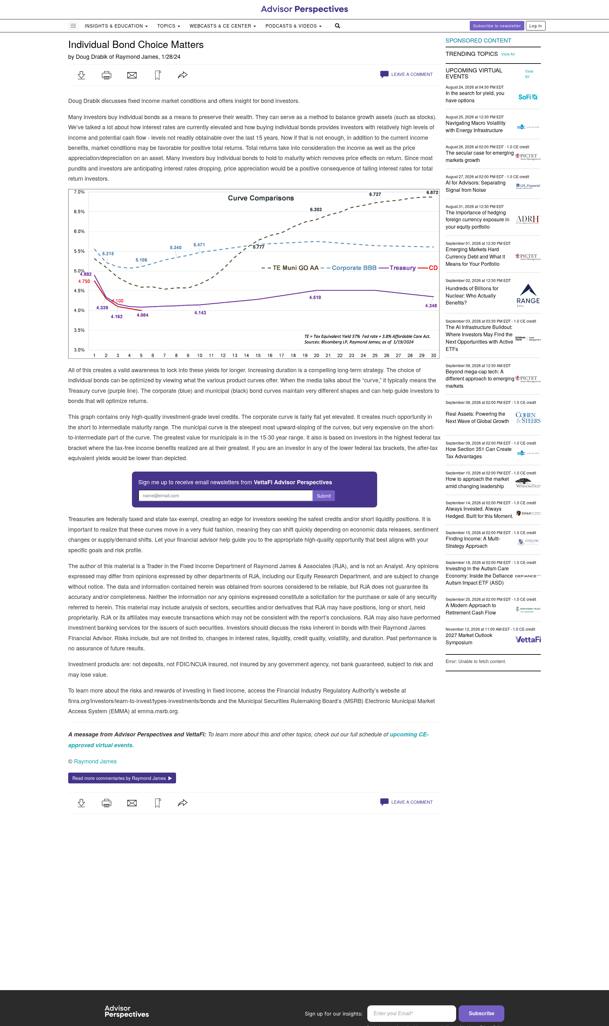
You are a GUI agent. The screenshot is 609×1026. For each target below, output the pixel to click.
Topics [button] (167, 26)
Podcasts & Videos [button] (291, 26)
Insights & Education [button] (115, 26)
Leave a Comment (411, 74)
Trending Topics (472, 53)
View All (508, 54)
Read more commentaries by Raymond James (120, 778)
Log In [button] (535, 25)
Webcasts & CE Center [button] (221, 26)
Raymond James (136, 56)
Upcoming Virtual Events (474, 73)
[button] (81, 75)
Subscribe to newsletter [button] (497, 25)
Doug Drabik (92, 56)
